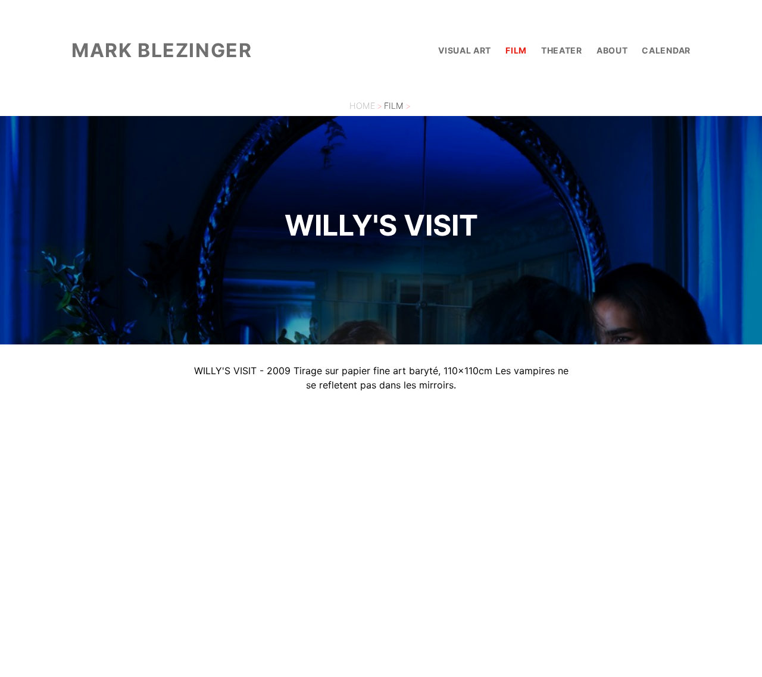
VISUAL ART (464, 50)
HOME (362, 106)
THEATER (561, 50)
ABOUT (612, 50)
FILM (516, 50)
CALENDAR (666, 50)
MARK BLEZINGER (161, 50)
